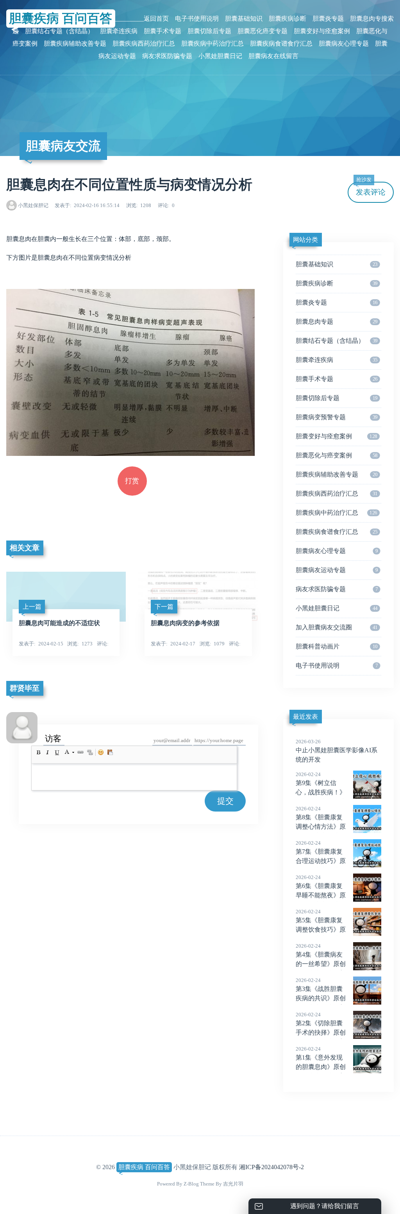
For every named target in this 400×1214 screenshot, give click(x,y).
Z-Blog (191, 1184)
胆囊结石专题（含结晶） (59, 31)
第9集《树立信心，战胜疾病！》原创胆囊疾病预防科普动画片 (321, 792)
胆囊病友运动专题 (337, 570)
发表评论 (371, 189)
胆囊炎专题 (328, 18)
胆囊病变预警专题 (337, 417)
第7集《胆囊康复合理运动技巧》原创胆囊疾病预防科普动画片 (321, 861)
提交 (225, 800)
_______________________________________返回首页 (95, 18)
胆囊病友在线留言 (273, 56)
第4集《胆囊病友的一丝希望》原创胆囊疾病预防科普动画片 (321, 964)
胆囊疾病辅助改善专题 (75, 43)
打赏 (132, 481)
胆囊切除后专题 (209, 31)
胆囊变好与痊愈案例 (322, 31)
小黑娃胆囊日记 (220, 56)
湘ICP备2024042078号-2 (271, 1167)
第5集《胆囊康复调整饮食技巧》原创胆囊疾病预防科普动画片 (321, 930)
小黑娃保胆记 (33, 205)
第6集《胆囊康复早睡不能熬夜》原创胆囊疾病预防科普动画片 (321, 895)
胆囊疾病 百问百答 (144, 1167)
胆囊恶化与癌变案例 (337, 455)
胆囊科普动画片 (337, 646)
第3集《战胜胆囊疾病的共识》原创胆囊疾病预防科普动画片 (321, 998)
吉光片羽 (233, 1184)
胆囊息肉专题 (337, 321)
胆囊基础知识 (243, 18)
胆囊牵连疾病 (119, 31)
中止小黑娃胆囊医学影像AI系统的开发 (336, 751)
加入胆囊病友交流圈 (337, 627)
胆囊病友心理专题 (344, 43)
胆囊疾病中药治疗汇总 (212, 43)
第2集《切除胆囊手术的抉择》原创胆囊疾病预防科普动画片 (321, 1033)
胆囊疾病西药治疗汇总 (143, 43)
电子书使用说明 (197, 18)
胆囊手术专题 (162, 31)
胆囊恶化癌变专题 (263, 31)
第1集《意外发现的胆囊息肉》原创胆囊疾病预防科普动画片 (321, 1067)
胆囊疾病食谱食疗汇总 (281, 43)
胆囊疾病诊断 (287, 18)
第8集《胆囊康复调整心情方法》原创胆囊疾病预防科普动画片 (321, 827)
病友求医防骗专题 (167, 56)
